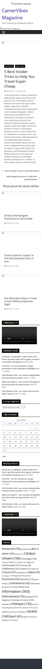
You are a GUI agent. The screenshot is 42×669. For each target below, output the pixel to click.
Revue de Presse (31, 608)
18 (10, 441)
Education (26, 579)
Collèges (30, 562)
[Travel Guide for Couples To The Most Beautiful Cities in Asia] (21, 233)
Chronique (28, 558)
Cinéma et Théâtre (9, 562)
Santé (5, 612)
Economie (10, 579)
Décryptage (6, 576)
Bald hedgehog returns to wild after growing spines (22, 177)
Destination (9, 66)
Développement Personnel (21, 576)
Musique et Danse (21, 600)
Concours (25, 565)
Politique (21, 604)
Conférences (10, 568)
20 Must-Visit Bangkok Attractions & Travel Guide (18, 217)
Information (16, 591)
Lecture (31, 596)
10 (4, 437)
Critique (24, 568)
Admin (24, 91)
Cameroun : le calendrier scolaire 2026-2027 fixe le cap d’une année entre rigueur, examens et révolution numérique (21, 359)
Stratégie (26, 617)
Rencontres (19, 608)
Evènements (20, 583)
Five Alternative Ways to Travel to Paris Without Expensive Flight (20, 301)
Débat (34, 572)
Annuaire (26, 549)
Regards (10, 608)
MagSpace (7, 600)
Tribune (14, 620)
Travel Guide (20, 66)
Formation (21, 587)
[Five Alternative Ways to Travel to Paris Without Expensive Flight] (21, 276)
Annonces (11, 549)
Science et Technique (18, 612)
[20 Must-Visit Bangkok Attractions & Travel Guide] (21, 193)
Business (19, 554)
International (13, 596)
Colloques (20, 562)
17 (4, 441)
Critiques (34, 569)
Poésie (35, 604)
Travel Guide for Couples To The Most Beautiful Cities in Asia (19, 258)
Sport (15, 616)
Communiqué (10, 565)
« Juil (3, 456)
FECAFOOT (9, 587)
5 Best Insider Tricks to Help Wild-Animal (22, 171)
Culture (9, 572)
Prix (4, 608)
